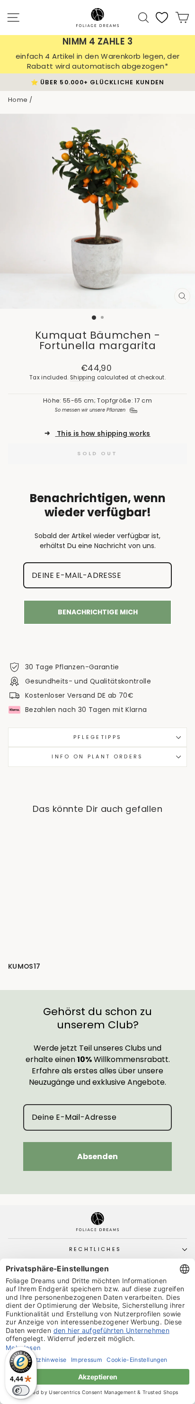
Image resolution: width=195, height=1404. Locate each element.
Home (17, 100)
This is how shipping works (97, 433)
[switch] (20, 1390)
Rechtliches (95, 1249)
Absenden (97, 1156)
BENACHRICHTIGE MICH (98, 612)
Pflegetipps (97, 737)
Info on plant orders (97, 756)
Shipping (83, 377)
